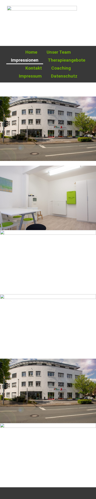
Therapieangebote (66, 60)
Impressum (30, 76)
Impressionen (24, 60)
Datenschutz (64, 76)
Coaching (61, 68)
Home (31, 52)
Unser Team (59, 52)
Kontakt (33, 68)
